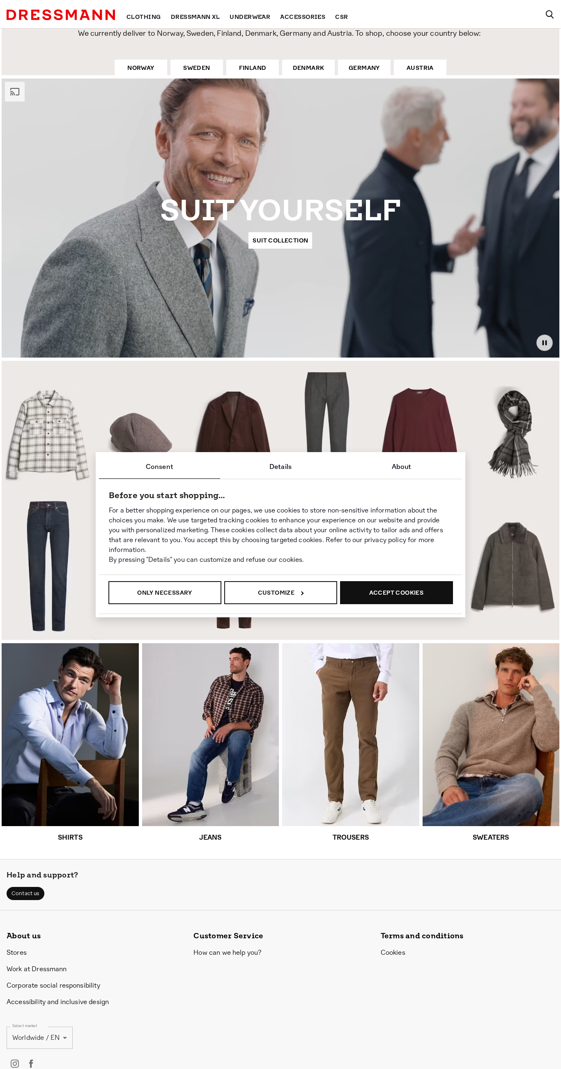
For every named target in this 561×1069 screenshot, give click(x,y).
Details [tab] (280, 467)
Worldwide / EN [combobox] (36, 1037)
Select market (24, 1025)
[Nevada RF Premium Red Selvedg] (48, 566)
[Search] (549, 14)
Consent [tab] (159, 467)
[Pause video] (544, 343)
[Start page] (61, 14)
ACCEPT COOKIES (396, 592)
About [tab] (402, 467)
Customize (276, 592)
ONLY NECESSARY (164, 592)
